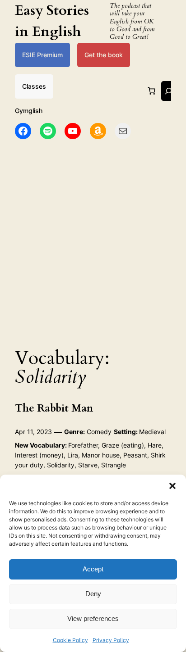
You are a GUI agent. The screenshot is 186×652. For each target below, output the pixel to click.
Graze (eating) (123, 445)
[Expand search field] (168, 90)
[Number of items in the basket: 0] (151, 91)
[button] (172, 485)
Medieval (152, 431)
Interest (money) (39, 455)
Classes (34, 86)
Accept (93, 569)
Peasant (135, 455)
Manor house (101, 455)
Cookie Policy (70, 640)
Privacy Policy (111, 640)
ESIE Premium (42, 55)
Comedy (99, 431)
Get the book (103, 55)
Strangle (113, 465)
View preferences (93, 618)
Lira (72, 455)
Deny (93, 594)
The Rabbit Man (54, 408)
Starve (88, 465)
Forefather (83, 445)
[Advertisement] (93, 240)
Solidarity (60, 465)
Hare (155, 445)
